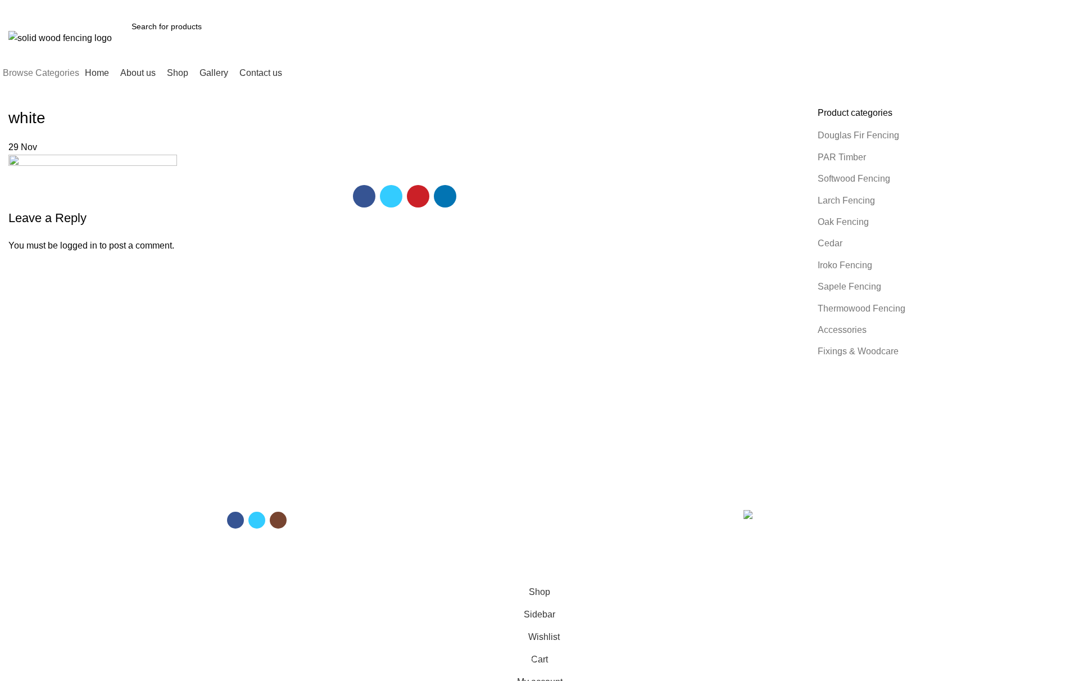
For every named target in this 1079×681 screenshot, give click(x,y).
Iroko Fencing (845, 265)
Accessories (842, 330)
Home (395, 512)
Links (557, 493)
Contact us (404, 551)
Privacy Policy (569, 551)
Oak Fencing (843, 222)
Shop (394, 531)
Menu (396, 493)
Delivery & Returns (578, 531)
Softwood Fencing (854, 178)
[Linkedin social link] (982, 7)
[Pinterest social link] (969, 7)
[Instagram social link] (278, 520)
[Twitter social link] (956, 7)
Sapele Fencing (849, 286)
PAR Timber (842, 157)
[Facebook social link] (943, 7)
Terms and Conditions (584, 512)
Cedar (830, 243)
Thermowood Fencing (861, 308)
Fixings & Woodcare (858, 351)
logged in (78, 245)
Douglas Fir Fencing (858, 135)
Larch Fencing (846, 200)
